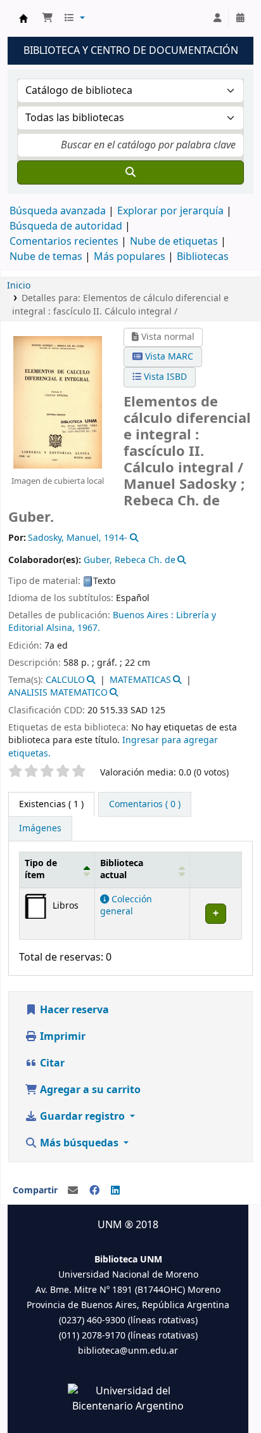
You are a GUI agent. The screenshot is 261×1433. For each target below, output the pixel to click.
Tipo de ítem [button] (41, 869)
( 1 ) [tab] (51, 804)
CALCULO (65, 680)
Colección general (126, 905)
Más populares (129, 256)
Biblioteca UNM (23, 18)
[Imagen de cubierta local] (57, 402)
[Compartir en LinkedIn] (115, 1190)
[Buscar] (130, 172)
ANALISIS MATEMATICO (58, 692)
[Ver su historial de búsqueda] (240, 18)
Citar (51, 1063)
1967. (88, 628)
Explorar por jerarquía (170, 211)
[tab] (144, 804)
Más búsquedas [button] (79, 1143)
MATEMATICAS (140, 680)
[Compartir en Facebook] (94, 1190)
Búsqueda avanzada (58, 211)
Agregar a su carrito (89, 1090)
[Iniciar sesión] (217, 18)
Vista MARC (168, 356)
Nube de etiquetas (174, 241)
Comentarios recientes (64, 241)
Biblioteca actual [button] (121, 869)
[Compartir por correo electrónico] (73, 1190)
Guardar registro (82, 1116)
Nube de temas (46, 256)
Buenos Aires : (143, 615)
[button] (47, 18)
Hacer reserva (73, 1010)
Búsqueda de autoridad (66, 226)
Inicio (18, 285)
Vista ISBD (164, 377)
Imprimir (61, 1036)
